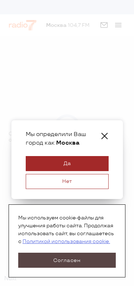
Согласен (67, 260)
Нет (67, 181)
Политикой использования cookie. (66, 241)
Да (67, 163)
